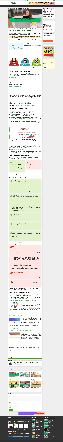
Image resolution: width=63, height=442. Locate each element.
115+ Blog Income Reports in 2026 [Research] (50, 433)
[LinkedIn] (47, 0)
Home (9, 0)
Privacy (16, 440)
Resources (23, 0)
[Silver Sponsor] (16, 433)
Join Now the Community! (48, 29)
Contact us (26, 440)
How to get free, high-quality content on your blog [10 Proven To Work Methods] (39, 436)
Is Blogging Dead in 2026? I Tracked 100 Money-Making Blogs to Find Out (51, 429)
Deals (26, 0)
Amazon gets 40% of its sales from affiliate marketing (24, 118)
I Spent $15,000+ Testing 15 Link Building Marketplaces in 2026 (51, 420)
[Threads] (41, 440)
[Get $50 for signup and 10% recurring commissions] (31, 413)
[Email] (49, 0)
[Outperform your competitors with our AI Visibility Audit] (48, 51)
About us (12, 0)
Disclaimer (18, 440)
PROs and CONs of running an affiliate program (16, 47)
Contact (28, 0)
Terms (13, 440)
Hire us (29, 440)
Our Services (19, 0)
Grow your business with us (48, 41)
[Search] (54, 0)
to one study (14, 114)
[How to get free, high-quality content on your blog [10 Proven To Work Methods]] (33, 436)
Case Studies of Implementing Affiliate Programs (16, 48)
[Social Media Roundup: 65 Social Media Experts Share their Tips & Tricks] (33, 423)
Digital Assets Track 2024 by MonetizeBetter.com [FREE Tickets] (13, 368)
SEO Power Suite (30, 282)
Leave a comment (34, 31)
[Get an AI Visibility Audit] (41, 3)
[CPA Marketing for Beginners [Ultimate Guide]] (33, 433)
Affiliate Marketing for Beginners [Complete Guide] (17, 149)
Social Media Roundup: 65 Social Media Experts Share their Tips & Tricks (39, 423)
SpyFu (34, 282)
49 (40, 434)
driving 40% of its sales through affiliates (21, 181)
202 (41, 421)
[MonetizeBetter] (12, 3)
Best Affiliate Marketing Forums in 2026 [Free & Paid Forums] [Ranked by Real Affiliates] (36, 379)
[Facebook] (38, 440)
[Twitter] (46, 0)
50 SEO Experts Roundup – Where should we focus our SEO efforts (39, 426)
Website (10, 407)
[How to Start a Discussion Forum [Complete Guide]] (33, 430)
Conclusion (11, 49)
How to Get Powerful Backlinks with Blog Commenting (38, 420)
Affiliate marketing (13, 8)
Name (10, 402)
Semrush (26, 282)
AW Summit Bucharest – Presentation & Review (38, 368)
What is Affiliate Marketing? (13, 45)
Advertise (15, 0)
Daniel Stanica (11, 31)
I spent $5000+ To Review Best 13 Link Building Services (50, 426)
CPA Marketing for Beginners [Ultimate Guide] (38, 433)
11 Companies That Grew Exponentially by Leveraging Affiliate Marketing (24, 105)
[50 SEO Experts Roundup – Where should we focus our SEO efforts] (33, 426)
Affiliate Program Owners (27, 31)
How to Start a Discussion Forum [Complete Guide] (38, 430)
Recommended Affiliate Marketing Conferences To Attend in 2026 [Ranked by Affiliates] (24, 388)
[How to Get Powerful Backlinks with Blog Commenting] (33, 420)
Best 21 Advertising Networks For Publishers (51, 436)
